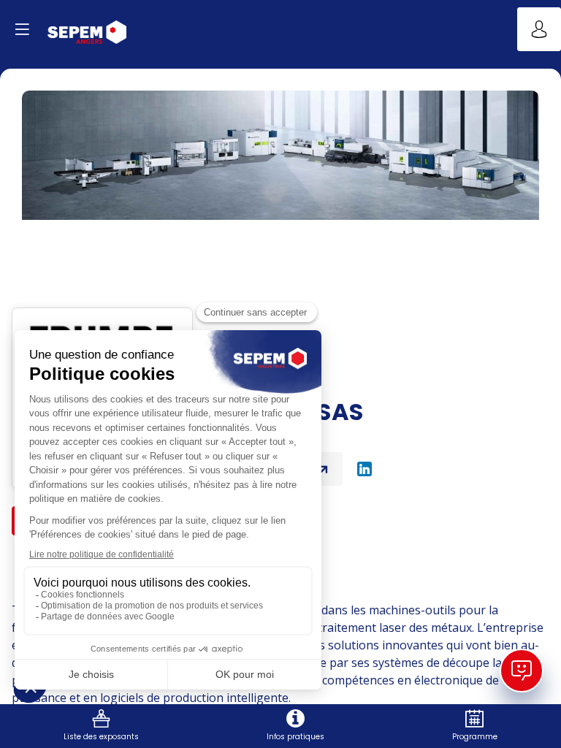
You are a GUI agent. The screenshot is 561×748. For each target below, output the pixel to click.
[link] (101, 726)
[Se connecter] (539, 29)
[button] (22, 29)
